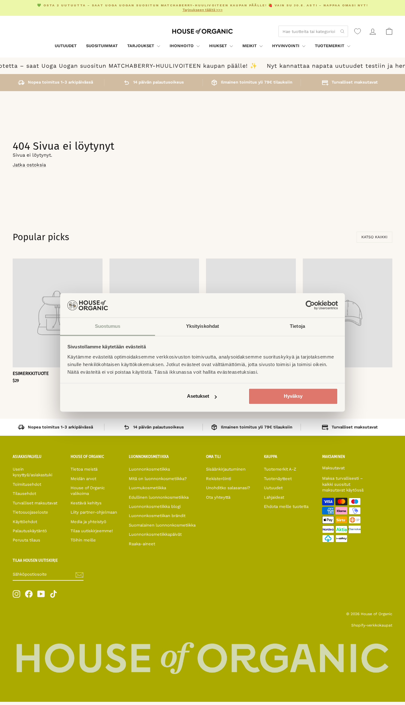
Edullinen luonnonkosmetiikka (159, 497)
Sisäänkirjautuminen (226, 469)
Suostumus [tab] (108, 326)
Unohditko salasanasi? (228, 487)
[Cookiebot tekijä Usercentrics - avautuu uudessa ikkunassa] (310, 305)
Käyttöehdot (25, 521)
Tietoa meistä (84, 469)
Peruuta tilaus (26, 540)
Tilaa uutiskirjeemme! (92, 530)
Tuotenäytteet (278, 478)
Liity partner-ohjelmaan (94, 512)
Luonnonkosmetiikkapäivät (155, 534)
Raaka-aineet (142, 543)
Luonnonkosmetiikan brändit (157, 515)
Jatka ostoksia (29, 165)
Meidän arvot (83, 478)
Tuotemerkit (330, 45)
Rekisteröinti (218, 478)
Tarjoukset (141, 45)
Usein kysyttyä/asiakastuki (32, 472)
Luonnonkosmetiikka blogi (155, 506)
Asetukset (198, 396)
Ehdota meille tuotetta (286, 506)
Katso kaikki (374, 237)
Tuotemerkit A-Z (280, 469)
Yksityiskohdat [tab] (202, 326)
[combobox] (313, 31)
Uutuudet (66, 45)
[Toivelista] (357, 31)
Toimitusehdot (27, 484)
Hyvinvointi (286, 45)
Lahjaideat (274, 497)
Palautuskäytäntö (30, 530)
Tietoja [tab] (297, 326)
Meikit (250, 45)
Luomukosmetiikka (147, 487)
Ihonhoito (182, 45)
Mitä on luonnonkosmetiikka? (158, 478)
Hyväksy (293, 396)
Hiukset (218, 45)
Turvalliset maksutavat (35, 503)
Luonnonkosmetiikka (149, 469)
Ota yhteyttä (218, 497)
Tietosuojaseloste (30, 512)
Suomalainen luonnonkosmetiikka (162, 525)
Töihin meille (83, 540)
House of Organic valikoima (88, 490)
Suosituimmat (102, 45)
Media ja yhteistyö (88, 521)
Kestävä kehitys (86, 503)
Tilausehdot (24, 493)
